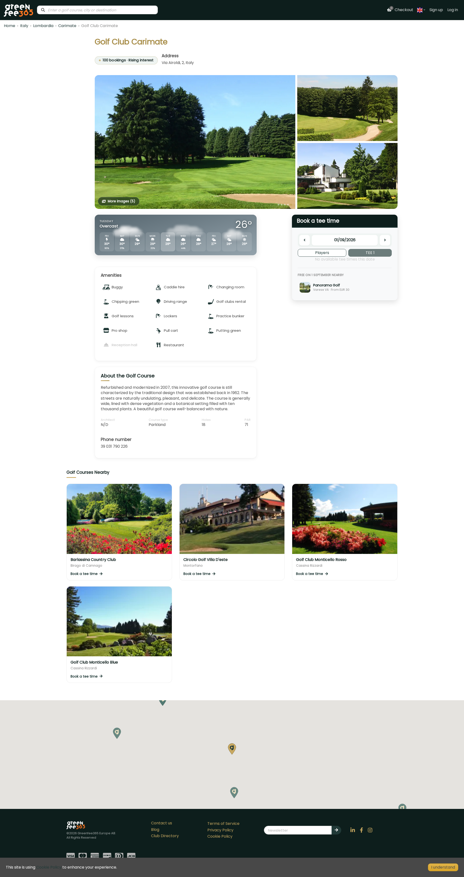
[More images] (195, 142)
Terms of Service (223, 823)
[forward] (385, 240)
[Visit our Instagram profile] (370, 830)
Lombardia (43, 25)
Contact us (161, 823)
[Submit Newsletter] (336, 830)
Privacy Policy (220, 830)
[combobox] (97, 10)
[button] (234, 792)
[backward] (304, 240)
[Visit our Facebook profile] (361, 830)
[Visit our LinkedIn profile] (352, 830)
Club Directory (165, 836)
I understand (443, 867)
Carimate (67, 25)
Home (9, 25)
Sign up (436, 10)
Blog (155, 829)
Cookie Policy (219, 836)
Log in (452, 10)
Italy (24, 25)
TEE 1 (370, 252)
